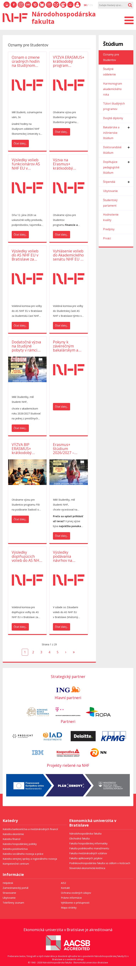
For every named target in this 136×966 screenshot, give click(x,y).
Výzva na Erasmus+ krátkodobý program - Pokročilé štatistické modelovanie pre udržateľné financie (67, 164)
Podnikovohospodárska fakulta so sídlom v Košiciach (99, 863)
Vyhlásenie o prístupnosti (75, 902)
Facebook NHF (14, 7)
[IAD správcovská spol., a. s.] (52, 736)
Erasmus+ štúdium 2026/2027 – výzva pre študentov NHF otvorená (66, 449)
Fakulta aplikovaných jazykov (85, 858)
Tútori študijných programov (114, 106)
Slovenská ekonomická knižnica (35, 7)
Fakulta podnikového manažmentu (89, 848)
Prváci (107, 238)
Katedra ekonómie (13, 834)
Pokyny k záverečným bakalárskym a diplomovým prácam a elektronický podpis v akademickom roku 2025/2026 (66, 346)
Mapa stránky (68, 907)
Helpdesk (8, 883)
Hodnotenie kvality (110, 217)
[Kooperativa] (68, 752)
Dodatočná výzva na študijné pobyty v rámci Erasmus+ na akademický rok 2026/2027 (26, 346)
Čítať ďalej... (20, 143)
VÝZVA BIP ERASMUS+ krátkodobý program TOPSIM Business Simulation (27, 449)
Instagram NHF (21, 7)
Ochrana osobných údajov (76, 892)
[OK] (129, 5)
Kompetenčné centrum (16, 863)
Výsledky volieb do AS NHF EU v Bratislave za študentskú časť (26, 255)
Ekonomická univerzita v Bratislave (92, 822)
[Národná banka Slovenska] (37, 711)
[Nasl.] (66, 652)
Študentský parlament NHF (49, 7)
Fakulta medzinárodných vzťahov (88, 853)
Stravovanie (42, 7)
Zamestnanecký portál (77, 7)
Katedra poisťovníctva (15, 849)
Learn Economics (28, 7)
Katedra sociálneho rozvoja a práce (23, 853)
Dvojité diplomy (113, 118)
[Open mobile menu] (129, 19)
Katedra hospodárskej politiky (20, 844)
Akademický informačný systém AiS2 (56, 7)
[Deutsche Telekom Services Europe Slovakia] (68, 711)
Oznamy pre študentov (111, 57)
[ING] (68, 689)
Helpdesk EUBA (70, 7)
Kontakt (65, 887)
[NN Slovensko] (98, 752)
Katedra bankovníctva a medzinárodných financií (30, 829)
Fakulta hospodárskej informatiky (88, 843)
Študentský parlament (110, 202)
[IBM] (37, 752)
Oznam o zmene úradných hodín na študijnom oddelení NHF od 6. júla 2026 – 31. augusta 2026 (26, 61)
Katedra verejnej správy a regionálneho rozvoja (30, 858)
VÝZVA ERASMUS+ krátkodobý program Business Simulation (68, 61)
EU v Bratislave (7, 7)
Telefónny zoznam (63, 7)
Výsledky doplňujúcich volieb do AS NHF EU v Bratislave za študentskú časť (27, 556)
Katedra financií (11, 839)
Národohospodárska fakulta (85, 833)
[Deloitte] (83, 736)
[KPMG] (113, 736)
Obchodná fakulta (79, 838)
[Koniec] (74, 652)
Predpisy (109, 229)
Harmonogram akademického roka (112, 89)
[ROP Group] (98, 711)
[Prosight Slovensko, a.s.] (22, 736)
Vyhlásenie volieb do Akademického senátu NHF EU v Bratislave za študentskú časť (68, 255)
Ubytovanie (110, 191)
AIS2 (63, 883)
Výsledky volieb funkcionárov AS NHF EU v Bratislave (26, 164)
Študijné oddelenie (109, 71)
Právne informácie (71, 897)
